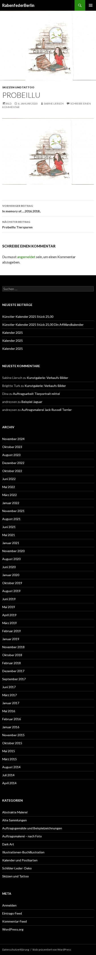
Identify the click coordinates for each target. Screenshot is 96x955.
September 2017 (14, 679)
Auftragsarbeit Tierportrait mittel (36, 394)
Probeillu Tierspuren (17, 224)
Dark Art (8, 844)
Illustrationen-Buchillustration (23, 852)
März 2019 (9, 623)
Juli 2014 (8, 775)
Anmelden (9, 905)
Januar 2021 (10, 543)
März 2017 (9, 695)
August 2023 (11, 455)
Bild (8, 103)
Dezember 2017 (13, 671)
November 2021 (13, 511)
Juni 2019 (9, 599)
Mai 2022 (8, 487)
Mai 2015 (8, 751)
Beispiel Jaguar (31, 402)
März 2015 (9, 759)
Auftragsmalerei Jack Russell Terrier (46, 410)
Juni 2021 (9, 527)
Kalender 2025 (12, 332)
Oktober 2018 (12, 655)
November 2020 (13, 551)
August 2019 (11, 591)
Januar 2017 (10, 703)
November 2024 (13, 439)
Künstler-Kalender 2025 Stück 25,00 (27, 316)
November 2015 (13, 735)
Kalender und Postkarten (20, 860)
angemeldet (26, 257)
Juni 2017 (9, 687)
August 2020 (11, 559)
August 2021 (11, 519)
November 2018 (13, 647)
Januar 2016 (10, 727)
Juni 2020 (9, 567)
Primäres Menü (90, 5)
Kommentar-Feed (14, 921)
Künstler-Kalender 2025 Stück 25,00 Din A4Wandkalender (42, 324)
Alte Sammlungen (14, 820)
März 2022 (9, 495)
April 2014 (9, 783)
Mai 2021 (8, 535)
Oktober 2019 (12, 583)
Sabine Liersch (54, 103)
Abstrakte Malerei (14, 812)
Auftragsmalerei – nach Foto (22, 836)
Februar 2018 (11, 663)
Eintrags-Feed (12, 913)
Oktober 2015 (12, 743)
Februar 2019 (11, 631)
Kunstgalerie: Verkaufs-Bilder (47, 378)
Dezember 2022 (13, 463)
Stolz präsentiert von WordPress (51, 949)
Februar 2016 (11, 719)
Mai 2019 (8, 607)
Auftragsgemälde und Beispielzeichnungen (32, 828)
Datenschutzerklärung (15, 949)
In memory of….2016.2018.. (21, 208)
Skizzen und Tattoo (18, 87)
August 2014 (11, 767)
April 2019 (9, 615)
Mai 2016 (8, 711)
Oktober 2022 (12, 471)
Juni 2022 (9, 479)
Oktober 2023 (12, 447)
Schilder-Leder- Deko (17, 868)
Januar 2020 (10, 575)
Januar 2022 (10, 503)
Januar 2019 (10, 639)
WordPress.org (12, 929)
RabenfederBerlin (18, 5)
